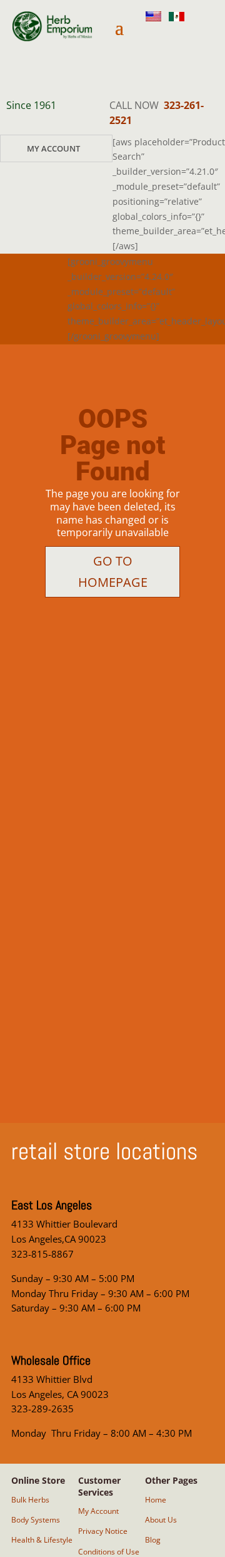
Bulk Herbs (30, 1499)
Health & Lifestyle (41, 1539)
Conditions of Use (108, 1551)
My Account (53, 148)
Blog (153, 1539)
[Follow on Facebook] (179, 68)
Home (155, 1499)
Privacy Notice (103, 1531)
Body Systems (35, 1519)
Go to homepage (113, 571)
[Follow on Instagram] (174, 38)
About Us (161, 1519)
